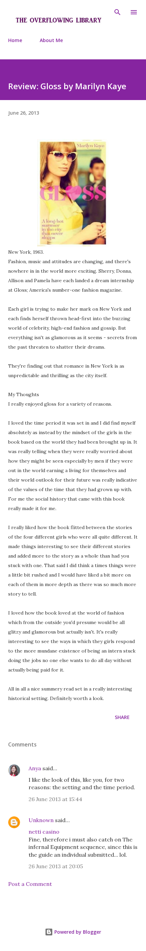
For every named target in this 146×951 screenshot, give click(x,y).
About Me (51, 40)
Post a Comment (30, 883)
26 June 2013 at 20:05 (56, 866)
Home (15, 40)
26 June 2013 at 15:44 (55, 799)
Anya (35, 768)
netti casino (44, 831)
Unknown (41, 820)
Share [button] (122, 717)
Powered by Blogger (77, 932)
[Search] (117, 12)
